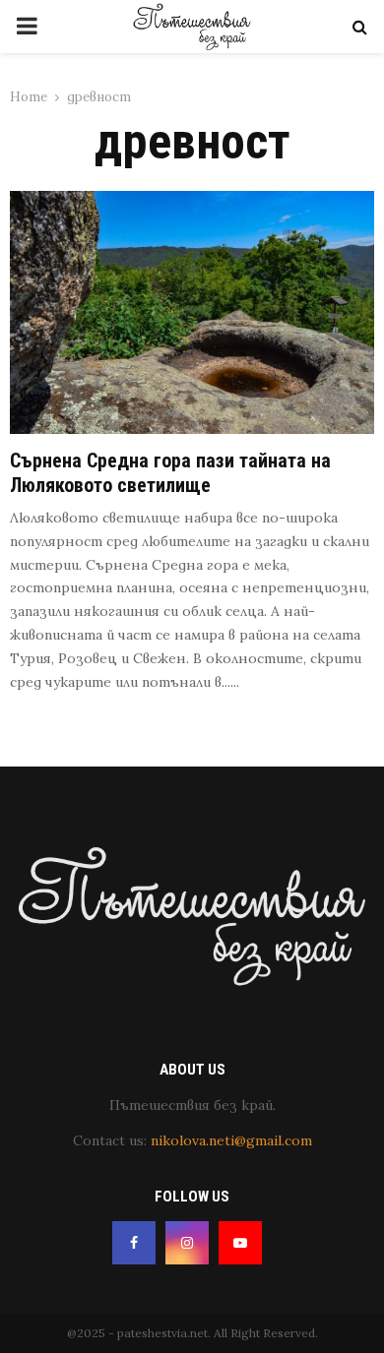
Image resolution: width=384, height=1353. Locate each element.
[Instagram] (187, 1242)
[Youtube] (240, 1242)
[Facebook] (134, 1242)
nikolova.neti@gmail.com (231, 1140)
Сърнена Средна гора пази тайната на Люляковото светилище (170, 473)
